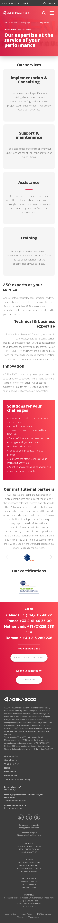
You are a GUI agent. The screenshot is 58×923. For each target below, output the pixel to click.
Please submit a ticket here (29, 835)
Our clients (10, 760)
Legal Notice (10, 914)
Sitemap (20, 917)
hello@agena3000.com (29, 827)
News (7, 768)
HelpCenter (10, 776)
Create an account (11, 3)
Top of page (33, 917)
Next (51, 557)
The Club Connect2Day (17, 780)
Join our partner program (15, 800)
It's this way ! (10, 789)
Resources (10, 772)
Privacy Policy (26, 914)
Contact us (29, 680)
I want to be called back (29, 658)
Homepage (25, 23)
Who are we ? (12, 764)
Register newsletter (13, 808)
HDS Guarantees (43, 914)
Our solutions (12, 756)
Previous (7, 557)
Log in (26, 3)
